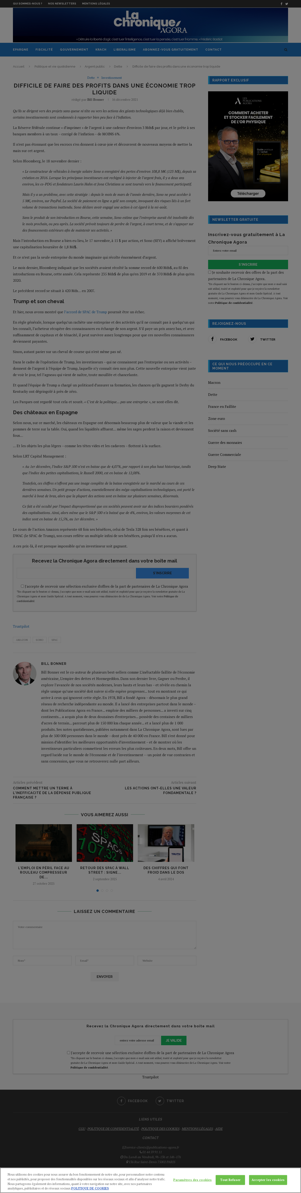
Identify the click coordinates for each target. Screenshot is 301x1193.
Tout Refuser (230, 1180)
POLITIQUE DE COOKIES (90, 1188)
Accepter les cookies (268, 1180)
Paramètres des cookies (192, 1180)
